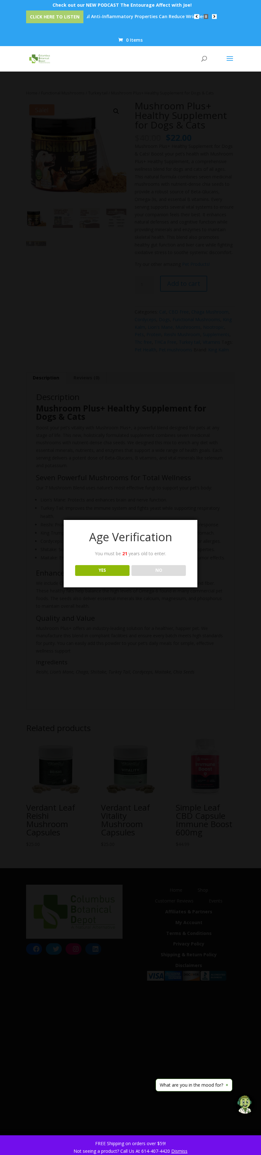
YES (102, 570)
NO (158, 570)
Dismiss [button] (179, 1151)
